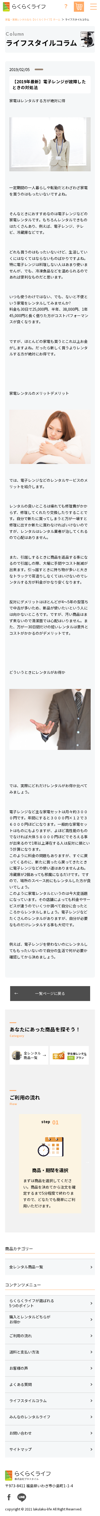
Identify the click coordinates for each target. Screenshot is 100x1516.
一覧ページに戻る (50, 993)
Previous (12, 1161)
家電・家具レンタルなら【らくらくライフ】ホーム (32, 19)
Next (87, 1161)
